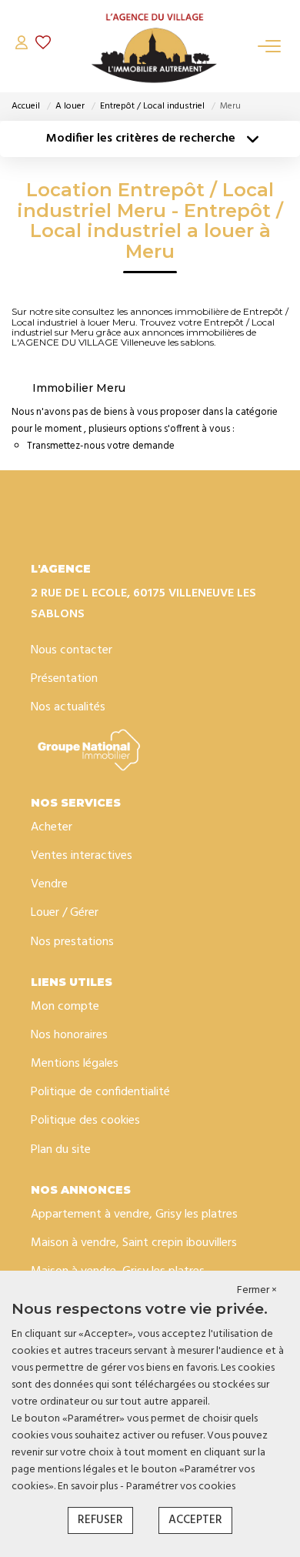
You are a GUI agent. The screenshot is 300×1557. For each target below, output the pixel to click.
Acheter (51, 827)
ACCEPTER (195, 1520)
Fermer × (257, 1290)
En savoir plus (89, 1486)
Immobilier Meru (78, 388)
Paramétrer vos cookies (180, 1486)
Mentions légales (74, 1064)
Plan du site (61, 1150)
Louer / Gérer (64, 913)
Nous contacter (71, 650)
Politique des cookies (85, 1121)
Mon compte (65, 1007)
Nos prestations (72, 942)
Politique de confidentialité (100, 1092)
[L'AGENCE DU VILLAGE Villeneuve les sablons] (154, 46)
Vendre (49, 884)
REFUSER (100, 1520)
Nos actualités (68, 707)
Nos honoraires (69, 1035)
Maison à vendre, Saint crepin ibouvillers (134, 1243)
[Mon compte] (21, 45)
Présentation (64, 679)
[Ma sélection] (43, 45)
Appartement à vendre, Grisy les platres (134, 1215)
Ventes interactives (81, 856)
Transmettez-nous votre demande (101, 446)
